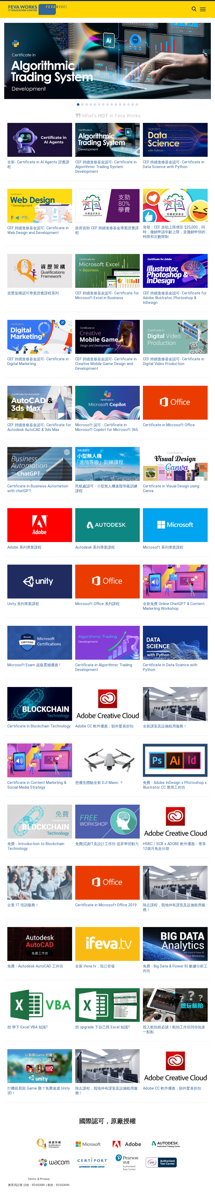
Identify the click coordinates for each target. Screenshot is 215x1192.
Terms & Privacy (39, 1179)
